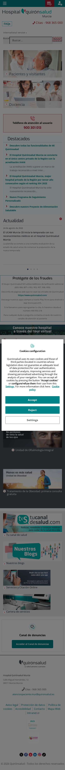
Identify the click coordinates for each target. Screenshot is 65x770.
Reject (32, 410)
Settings (32, 420)
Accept (32, 400)
